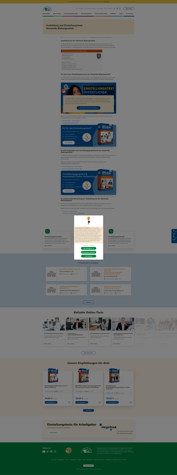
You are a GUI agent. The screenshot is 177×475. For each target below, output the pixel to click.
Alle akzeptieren (87, 248)
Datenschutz (85, 245)
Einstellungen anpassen (88, 252)
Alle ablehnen (88, 256)
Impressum (91, 245)
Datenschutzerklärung (88, 236)
